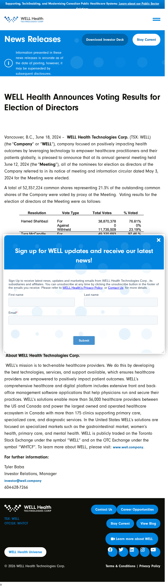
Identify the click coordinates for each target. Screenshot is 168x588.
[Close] (159, 240)
